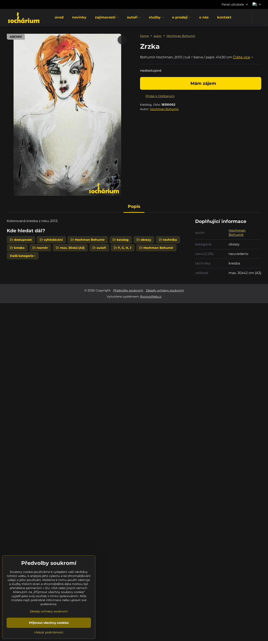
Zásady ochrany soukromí (165, 290)
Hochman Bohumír (164, 109)
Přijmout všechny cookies (49, 623)
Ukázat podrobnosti (48, 632)
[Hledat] (258, 17)
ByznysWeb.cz (150, 296)
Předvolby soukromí (128, 290)
